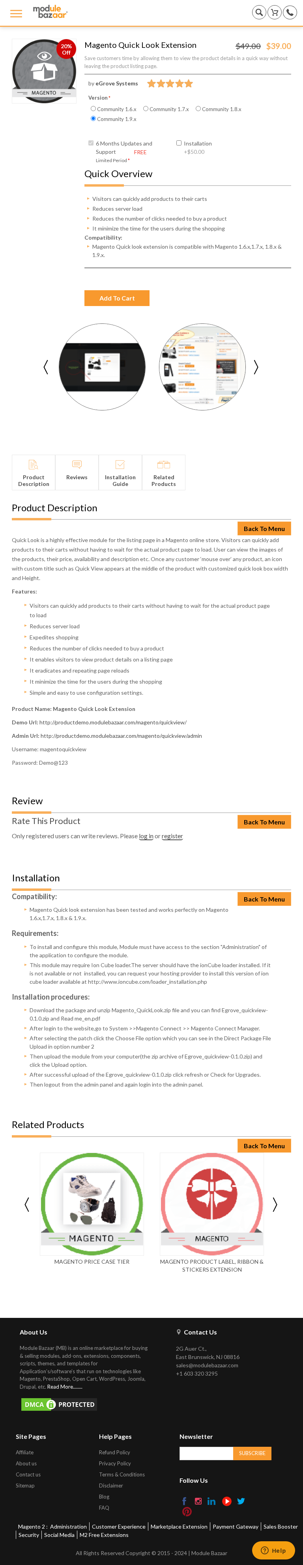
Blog (104, 1496)
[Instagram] (199, 1502)
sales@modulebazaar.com (207, 1365)
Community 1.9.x (116, 119)
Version (98, 98)
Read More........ (64, 1387)
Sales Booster (281, 1526)
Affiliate (25, 1452)
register (172, 835)
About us (26, 1463)
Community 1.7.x (168, 109)
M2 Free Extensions (104, 1534)
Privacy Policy (115, 1463)
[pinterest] (187, 1511)
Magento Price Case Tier (91, 1261)
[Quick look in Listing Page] (202, 367)
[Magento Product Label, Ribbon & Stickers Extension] (212, 1204)
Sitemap (25, 1485)
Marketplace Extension (179, 1526)
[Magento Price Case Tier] (92, 1204)
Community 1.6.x (116, 109)
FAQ (104, 1508)
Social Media (59, 1534)
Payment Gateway (235, 1526)
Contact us (28, 1474)
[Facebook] (184, 1502)
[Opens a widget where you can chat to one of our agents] (273, 1551)
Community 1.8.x (221, 109)
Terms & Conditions (122, 1474)
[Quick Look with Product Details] (102, 367)
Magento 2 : (33, 1526)
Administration (68, 1526)
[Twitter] (241, 1502)
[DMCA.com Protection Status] (88, 1404)
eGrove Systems (116, 83)
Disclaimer (111, 1485)
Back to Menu (264, 528)
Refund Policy (114, 1452)
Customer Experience (119, 1526)
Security (29, 1534)
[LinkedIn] (212, 1502)
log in (146, 835)
